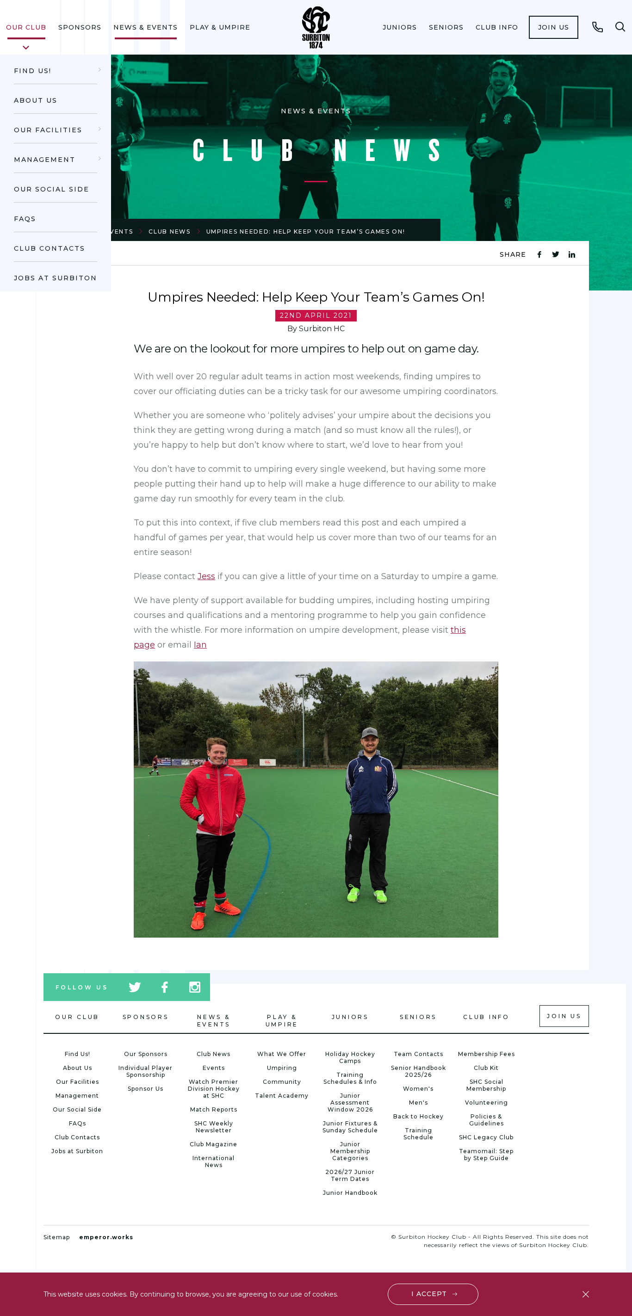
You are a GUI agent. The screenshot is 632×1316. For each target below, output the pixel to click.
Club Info (497, 27)
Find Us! (32, 71)
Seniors (446, 27)
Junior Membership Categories (350, 1151)
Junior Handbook (350, 1192)
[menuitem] (26, 27)
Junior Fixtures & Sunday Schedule (350, 1127)
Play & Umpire (220, 27)
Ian (200, 645)
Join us (553, 27)
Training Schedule (418, 1134)
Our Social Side (51, 189)
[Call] (597, 26)
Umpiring (282, 1067)
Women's (418, 1088)
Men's (418, 1102)
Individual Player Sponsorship (145, 1071)
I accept (429, 1294)
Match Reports (213, 1109)
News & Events (145, 27)
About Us (35, 100)
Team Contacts (418, 1053)
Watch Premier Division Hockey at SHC (214, 1088)
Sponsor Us (145, 1088)
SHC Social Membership (486, 1085)
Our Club (26, 27)
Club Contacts (49, 248)
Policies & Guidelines (486, 1120)
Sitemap (56, 1237)
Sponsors (79, 27)
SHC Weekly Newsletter (213, 1127)
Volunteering (486, 1102)
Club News (169, 231)
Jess (206, 576)
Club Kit (486, 1067)
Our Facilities (48, 130)
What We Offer (281, 1053)
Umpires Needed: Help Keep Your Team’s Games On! (305, 231)
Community (282, 1081)
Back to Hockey (418, 1116)
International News (213, 1161)
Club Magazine (213, 1144)
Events (214, 1067)
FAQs (25, 219)
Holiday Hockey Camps (350, 1057)
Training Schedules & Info (350, 1078)
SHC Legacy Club (486, 1137)
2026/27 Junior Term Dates (350, 1175)
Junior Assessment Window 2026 (350, 1102)
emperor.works (106, 1237)
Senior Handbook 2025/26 (418, 1071)
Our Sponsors (145, 1053)
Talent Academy (282, 1095)
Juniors (400, 27)
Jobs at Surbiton (55, 278)
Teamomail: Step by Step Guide (486, 1155)
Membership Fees (486, 1053)
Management (44, 159)
